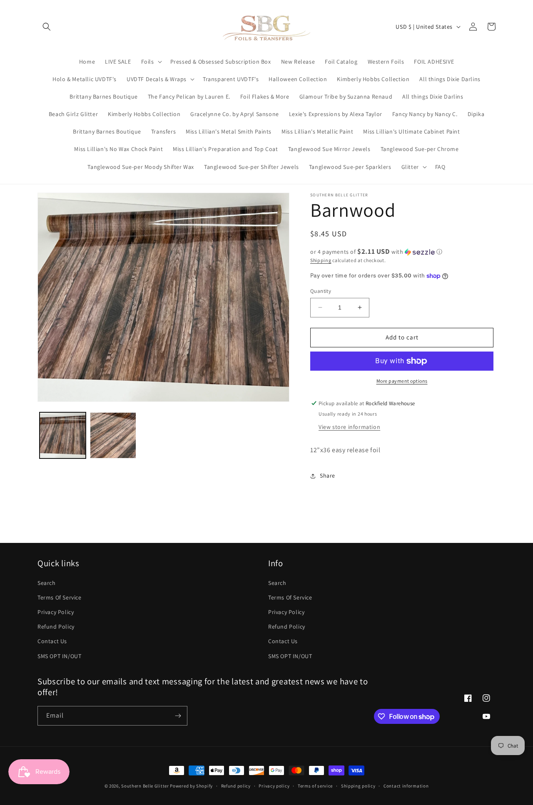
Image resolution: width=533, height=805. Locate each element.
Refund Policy (56, 626)
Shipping (320, 260)
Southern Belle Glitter (145, 786)
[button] (46, 26)
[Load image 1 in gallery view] (63, 435)
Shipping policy (358, 786)
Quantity (320, 291)
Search (46, 583)
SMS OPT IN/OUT (59, 656)
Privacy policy (274, 786)
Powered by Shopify (191, 786)
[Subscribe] (178, 716)
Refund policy (236, 786)
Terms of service (315, 786)
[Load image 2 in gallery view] (113, 435)
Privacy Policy (55, 612)
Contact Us (52, 641)
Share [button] (327, 475)
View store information (349, 427)
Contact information (406, 786)
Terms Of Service (59, 597)
